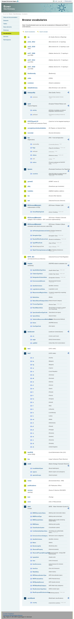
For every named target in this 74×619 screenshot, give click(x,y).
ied (29, 200)
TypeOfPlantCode (37, 242)
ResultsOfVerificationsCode (40, 239)
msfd (29, 464)
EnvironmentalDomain (39, 281)
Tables (5, 23)
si (33, 440)
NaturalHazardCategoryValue (40, 300)
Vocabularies (7, 33)
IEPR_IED (31, 257)
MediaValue (36, 297)
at (33, 357)
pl (33, 426)
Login (56, 1)
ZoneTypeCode (37, 326)
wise (29, 506)
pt (33, 429)
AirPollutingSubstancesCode (40, 230)
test (29, 497)
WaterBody (36, 572)
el (33, 385)
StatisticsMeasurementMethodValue (40, 319)
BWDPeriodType (37, 516)
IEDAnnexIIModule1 (34, 205)
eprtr (29, 104)
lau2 (29, 353)
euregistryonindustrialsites (37, 128)
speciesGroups (37, 475)
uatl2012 (35, 343)
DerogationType (37, 235)
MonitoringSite (37, 546)
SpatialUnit (36, 557)
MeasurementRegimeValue (40, 292)
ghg (29, 186)
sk (33, 443)
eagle (34, 339)
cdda (29, 78)
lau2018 (30, 452)
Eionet (10, 14)
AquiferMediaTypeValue (39, 270)
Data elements (7, 27)
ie (33, 402)
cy (33, 368)
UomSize (35, 568)
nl (33, 423)
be (33, 361)
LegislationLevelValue (39, 289)
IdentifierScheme (37, 285)
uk (33, 447)
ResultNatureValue (38, 307)
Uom (34, 560)
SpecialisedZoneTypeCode (40, 312)
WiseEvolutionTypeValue (39, 589)
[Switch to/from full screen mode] (62, 1)
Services (5, 36)
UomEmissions (37, 564)
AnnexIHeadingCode (38, 211)
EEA (11, 1)
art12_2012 (31, 42)
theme (34, 322)
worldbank (31, 598)
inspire (30, 263)
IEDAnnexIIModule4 (34, 224)
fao (29, 138)
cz (33, 371)
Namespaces (7, 39)
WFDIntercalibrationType (39, 575)
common (31, 83)
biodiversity (32, 73)
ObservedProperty (38, 549)
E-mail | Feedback (8, 613)
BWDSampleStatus (38, 520)
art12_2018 (31, 46)
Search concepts (43, 31)
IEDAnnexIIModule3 (34, 217)
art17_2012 (31, 60)
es (33, 388)
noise (29, 480)
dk (33, 378)
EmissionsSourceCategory (40, 535)
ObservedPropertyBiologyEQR (40, 553)
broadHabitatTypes (38, 468)
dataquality (31, 92)
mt (33, 419)
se (33, 436)
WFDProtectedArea (38, 578)
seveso (30, 490)
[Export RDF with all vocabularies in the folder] (68, 93)
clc (33, 336)
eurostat (30, 133)
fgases (30, 169)
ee (33, 382)
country (35, 602)
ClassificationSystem (38, 527)
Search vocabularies (30, 31)
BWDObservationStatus (39, 513)
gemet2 (30, 181)
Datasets (5, 20)
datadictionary (32, 88)
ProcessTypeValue (38, 304)
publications (32, 485)
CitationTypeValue (38, 273)
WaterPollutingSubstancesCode (40, 250)
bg (33, 364)
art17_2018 (31, 67)
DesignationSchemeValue (40, 277)
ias (29, 196)
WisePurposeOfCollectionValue (40, 592)
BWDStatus (36, 524)
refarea (34, 155)
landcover (31, 331)
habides (30, 191)
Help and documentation (10, 17)
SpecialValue (36, 316)
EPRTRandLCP (33, 121)
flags (34, 147)
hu (33, 399)
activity (35, 110)
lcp (29, 459)
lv (33, 416)
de (33, 375)
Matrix (34, 542)
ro (33, 433)
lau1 (29, 348)
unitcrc (34, 162)
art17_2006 (31, 53)
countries (35, 173)
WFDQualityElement (38, 582)
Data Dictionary (17, 14)
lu (33, 412)
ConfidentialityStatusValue (40, 531)
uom (29, 502)
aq (28, 37)
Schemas (6, 30)
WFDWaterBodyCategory (39, 585)
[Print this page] (59, 1)
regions (35, 472)
